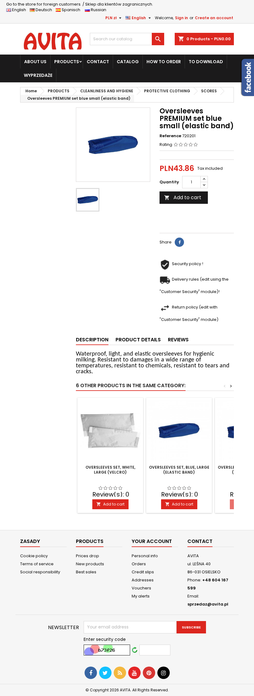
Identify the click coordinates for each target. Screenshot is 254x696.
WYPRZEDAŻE (38, 75)
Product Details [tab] (138, 339)
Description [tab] (92, 339)
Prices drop (87, 556)
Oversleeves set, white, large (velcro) (110, 470)
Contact (199, 541)
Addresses (143, 580)
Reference (170, 136)
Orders (139, 564)
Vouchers (141, 588)
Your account (152, 541)
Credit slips (143, 572)
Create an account (214, 17)
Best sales (86, 572)
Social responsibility (40, 572)
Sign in (181, 17)
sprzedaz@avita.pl (207, 604)
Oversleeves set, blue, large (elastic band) (179, 470)
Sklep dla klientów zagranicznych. (79, 4)
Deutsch (45, 10)
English (20, 10)
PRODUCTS (66, 62)
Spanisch (72, 10)
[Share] (179, 242)
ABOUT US (35, 62)
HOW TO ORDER (164, 62)
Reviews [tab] (178, 339)
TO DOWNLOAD (206, 62)
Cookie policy (34, 556)
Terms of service (37, 564)
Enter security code (105, 639)
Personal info (145, 556)
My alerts (141, 596)
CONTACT (98, 62)
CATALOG (128, 62)
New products (90, 564)
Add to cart (182, 197)
